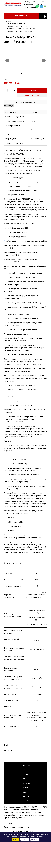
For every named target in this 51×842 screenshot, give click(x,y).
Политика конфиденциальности (16, 827)
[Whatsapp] (37, 6)
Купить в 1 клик (32, 95)
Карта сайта (9, 824)
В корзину (32, 90)
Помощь (25, 779)
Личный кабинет (25, 801)
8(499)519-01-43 (31, 2)
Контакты (26, 796)
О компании (25, 765)
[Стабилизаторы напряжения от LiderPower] (13, 4)
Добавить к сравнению (25, 102)
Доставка (25, 774)
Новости (25, 792)
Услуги (25, 787)
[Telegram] (41, 6)
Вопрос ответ (25, 783)
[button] (21, 16)
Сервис (25, 770)
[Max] (45, 6)
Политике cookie (39, 836)
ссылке (22, 219)
